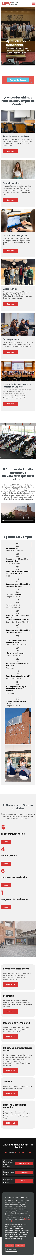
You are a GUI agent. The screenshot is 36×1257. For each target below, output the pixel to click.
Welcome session (12, 548)
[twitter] (19, 1152)
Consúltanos (24, 1172)
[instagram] (30, 1152)
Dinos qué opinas (24, 1163)
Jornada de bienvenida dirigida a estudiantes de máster (18, 573)
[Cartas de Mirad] (18, 272)
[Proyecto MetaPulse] (18, 170)
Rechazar (20, 1245)
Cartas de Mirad (10, 289)
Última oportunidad (11, 339)
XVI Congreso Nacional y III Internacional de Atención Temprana (16, 689)
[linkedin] (23, 1152)
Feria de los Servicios (13, 594)
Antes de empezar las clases (16, 136)
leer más (10, 1011)
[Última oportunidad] (18, 324)
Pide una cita (24, 1181)
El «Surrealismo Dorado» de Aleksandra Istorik (16, 641)
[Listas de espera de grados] (18, 220)
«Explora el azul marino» (15, 653)
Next (32, 36)
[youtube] (26, 1152)
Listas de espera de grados (15, 235)
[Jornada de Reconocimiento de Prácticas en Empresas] (18, 371)
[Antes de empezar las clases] (18, 121)
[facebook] (15, 1152)
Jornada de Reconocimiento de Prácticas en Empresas (17, 385)
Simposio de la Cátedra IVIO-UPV (18, 676)
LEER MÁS (10, 984)
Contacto (10, 1152)
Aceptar (9, 1245)
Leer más (12, 151)
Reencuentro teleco (13, 605)
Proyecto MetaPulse (12, 183)
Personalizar (11, 1250)
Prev (3, 36)
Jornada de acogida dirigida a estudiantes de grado (17, 560)
